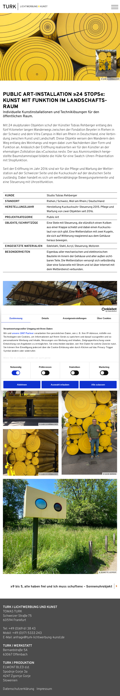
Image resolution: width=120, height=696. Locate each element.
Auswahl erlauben (60, 384)
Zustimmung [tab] (15, 318)
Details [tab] (45, 318)
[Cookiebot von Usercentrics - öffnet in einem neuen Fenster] (104, 309)
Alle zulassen (98, 384)
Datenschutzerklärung (18, 689)
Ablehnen (22, 384)
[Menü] (114, 6)
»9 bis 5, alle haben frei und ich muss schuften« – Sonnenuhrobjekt (61, 587)
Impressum (44, 689)
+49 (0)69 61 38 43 (22, 629)
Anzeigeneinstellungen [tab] (74, 318)
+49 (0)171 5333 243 (27, 633)
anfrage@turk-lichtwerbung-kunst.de (39, 637)
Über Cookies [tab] (104, 318)
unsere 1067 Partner (23, 333)
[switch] (45, 372)
